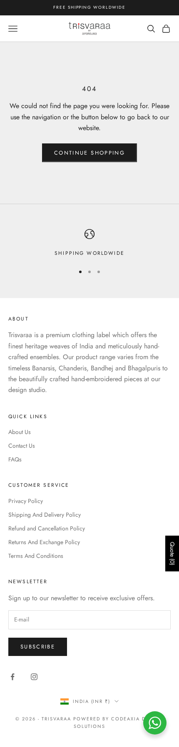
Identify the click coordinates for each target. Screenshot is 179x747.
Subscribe (37, 647)
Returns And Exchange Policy (44, 542)
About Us (19, 432)
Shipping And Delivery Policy (44, 514)
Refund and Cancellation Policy (46, 528)
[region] (89, 243)
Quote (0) (172, 553)
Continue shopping (89, 153)
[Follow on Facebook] (12, 677)
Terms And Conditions (35, 556)
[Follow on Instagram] (34, 677)
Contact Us (21, 445)
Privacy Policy (25, 501)
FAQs (15, 459)
